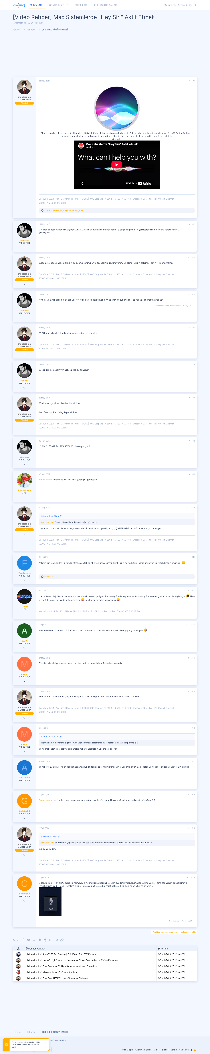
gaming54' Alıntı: (49, 836)
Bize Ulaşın (127, 1049)
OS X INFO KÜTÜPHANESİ (171, 954)
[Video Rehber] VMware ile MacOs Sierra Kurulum (52, 972)
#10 (193, 507)
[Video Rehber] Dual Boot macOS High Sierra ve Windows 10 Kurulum (62, 966)
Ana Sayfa (184, 1049)
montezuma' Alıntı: (50, 736)
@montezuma (45, 479)
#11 (193, 557)
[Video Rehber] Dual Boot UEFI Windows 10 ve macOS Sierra (57, 978)
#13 (193, 624)
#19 (193, 828)
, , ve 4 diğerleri (63, 210)
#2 (193, 224)
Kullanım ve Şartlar (143, 1049)
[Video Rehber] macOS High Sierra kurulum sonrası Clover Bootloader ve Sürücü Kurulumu (72, 960)
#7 (193, 398)
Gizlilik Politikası (161, 1049)
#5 (193, 328)
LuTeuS (24, 606)
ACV (24, 640)
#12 (193, 590)
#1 (194, 81)
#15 (193, 691)
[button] (44, 5)
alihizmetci (24, 777)
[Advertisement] (105, 55)
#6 (193, 364)
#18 (193, 795)
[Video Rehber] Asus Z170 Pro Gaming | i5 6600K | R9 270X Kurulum (61, 954)
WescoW (24, 240)
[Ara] (195, 5)
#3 (193, 257)
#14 (193, 658)
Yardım (174, 1049)
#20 (193, 877)
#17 (193, 761)
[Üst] (191, 1049)
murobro (24, 674)
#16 (193, 728)
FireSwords (24, 573)
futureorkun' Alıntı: (50, 516)
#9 (193, 474)
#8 (193, 441)
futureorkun (24, 490)
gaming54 (24, 811)
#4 (193, 294)
